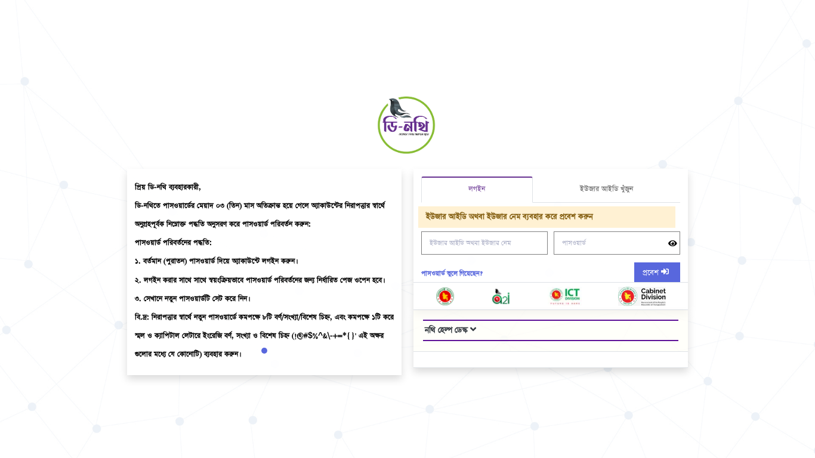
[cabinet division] (641, 296)
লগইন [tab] (476, 189)
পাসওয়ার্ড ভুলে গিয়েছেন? (452, 273)
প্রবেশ (652, 273)
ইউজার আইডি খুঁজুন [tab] (606, 189)
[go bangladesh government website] (445, 296)
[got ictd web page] (565, 296)
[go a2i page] (501, 296)
